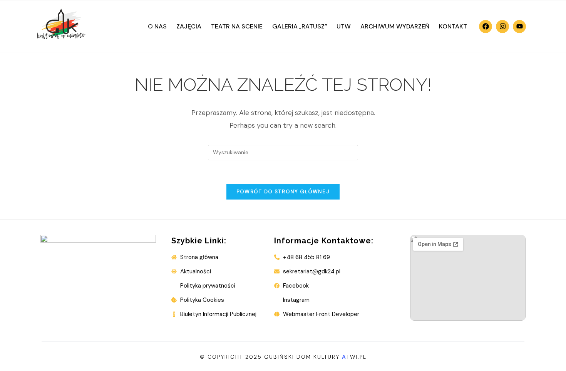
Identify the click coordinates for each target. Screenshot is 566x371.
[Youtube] (519, 26)
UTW (344, 26)
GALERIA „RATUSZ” (299, 26)
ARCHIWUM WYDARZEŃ (394, 26)
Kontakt (453, 26)
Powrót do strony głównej (283, 191)
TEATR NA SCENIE (237, 26)
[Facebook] (485, 26)
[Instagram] (502, 26)
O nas (157, 26)
